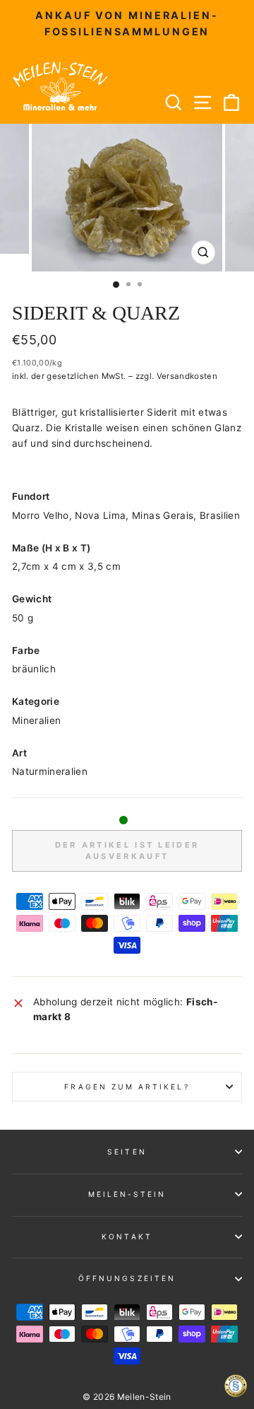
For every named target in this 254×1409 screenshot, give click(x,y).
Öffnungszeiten (127, 1278)
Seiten (126, 1151)
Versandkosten (187, 376)
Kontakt (127, 1236)
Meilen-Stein (127, 1194)
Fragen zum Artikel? (126, 1086)
